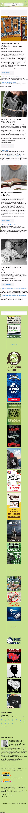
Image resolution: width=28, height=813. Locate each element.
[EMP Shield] (14, 614)
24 (16, 721)
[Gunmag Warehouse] (14, 436)
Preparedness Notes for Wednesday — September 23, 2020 (11, 46)
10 (16, 719)
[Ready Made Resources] (14, 553)
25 (20, 721)
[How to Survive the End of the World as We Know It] (14, 414)
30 (12, 723)
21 (5, 721)
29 (8, 723)
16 (12, 720)
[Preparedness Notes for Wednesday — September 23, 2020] (14, 28)
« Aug (2, 725)
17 (16, 720)
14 (5, 720)
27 (1, 723)
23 (12, 721)
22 (8, 721)
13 (1, 720)
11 (20, 719)
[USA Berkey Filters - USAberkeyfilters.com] (14, 583)
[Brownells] (14, 506)
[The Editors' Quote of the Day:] (14, 252)
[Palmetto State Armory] (14, 387)
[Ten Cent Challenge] (14, 686)
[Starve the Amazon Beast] (14, 599)
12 (23, 719)
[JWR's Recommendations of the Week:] (14, 177)
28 (5, 723)
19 (23, 720)
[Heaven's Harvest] (14, 481)
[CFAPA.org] (14, 671)
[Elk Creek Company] (14, 361)
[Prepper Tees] (14, 701)
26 (23, 721)
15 (8, 720)
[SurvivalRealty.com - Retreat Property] (14, 327)
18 (20, 720)
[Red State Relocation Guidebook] (14, 656)
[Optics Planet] (14, 640)
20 (1, 721)
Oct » (5, 725)
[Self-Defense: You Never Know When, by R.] (14, 104)
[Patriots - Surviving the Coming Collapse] (14, 531)
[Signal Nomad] (14, 458)
